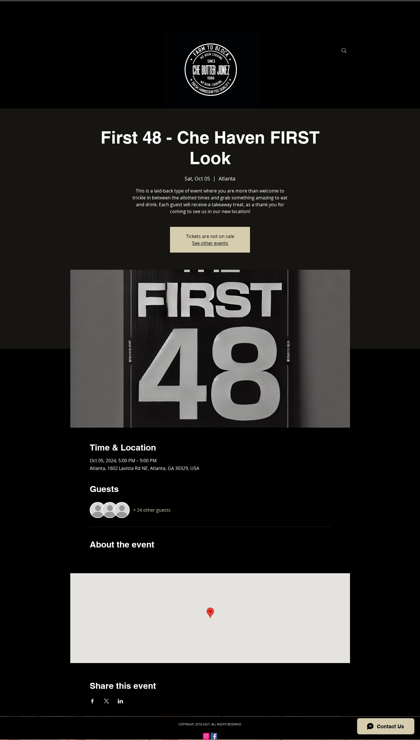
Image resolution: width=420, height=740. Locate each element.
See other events (210, 243)
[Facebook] (214, 736)
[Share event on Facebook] (92, 701)
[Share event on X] (106, 701)
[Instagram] (206, 736)
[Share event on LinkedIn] (120, 701)
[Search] (344, 51)
